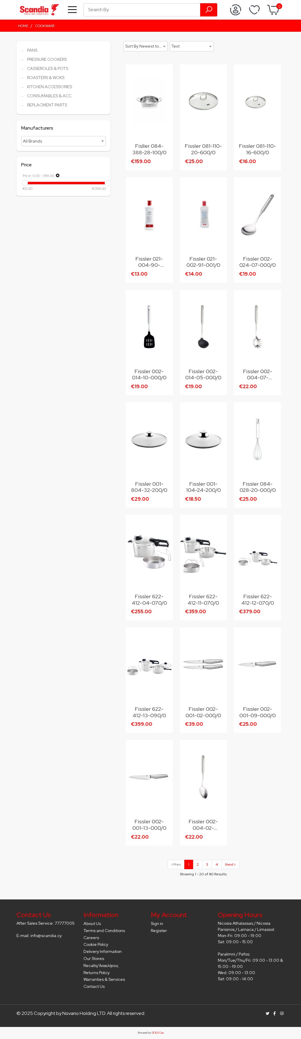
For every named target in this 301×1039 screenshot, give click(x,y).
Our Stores (93, 958)
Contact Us (94, 986)
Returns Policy (96, 972)
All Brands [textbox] (32, 141)
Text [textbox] (175, 46)
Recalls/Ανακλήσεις (100, 965)
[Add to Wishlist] (165, 85)
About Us (92, 923)
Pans (32, 50)
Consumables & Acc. (50, 95)
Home (23, 26)
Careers (91, 937)
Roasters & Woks (45, 77)
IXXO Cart (158, 1032)
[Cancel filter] (57, 175)
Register (159, 930)
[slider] (25, 183)
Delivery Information (102, 951)
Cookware (45, 26)
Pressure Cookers (47, 59)
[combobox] (63, 141)
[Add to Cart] (165, 73)
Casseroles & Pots (47, 68)
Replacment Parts (47, 105)
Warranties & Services (104, 979)
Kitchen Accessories (49, 86)
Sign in (157, 923)
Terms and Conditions (104, 930)
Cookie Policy (95, 944)
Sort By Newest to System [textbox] (146, 46)
